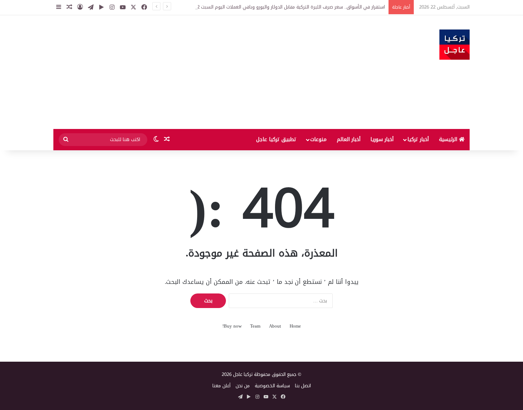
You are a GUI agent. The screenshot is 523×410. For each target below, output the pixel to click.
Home (295, 326)
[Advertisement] (190, 72)
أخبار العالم (348, 139)
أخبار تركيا (418, 139)
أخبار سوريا (381, 139)
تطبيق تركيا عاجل (276, 139)
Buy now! (232, 326)
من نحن (243, 385)
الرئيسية (449, 139)
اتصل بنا (303, 385)
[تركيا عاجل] (454, 44)
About (275, 326)
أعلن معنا (221, 385)
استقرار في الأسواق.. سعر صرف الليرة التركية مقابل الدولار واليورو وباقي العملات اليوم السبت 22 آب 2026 (281, 6)
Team (255, 326)
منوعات (318, 139)
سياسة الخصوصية (272, 385)
